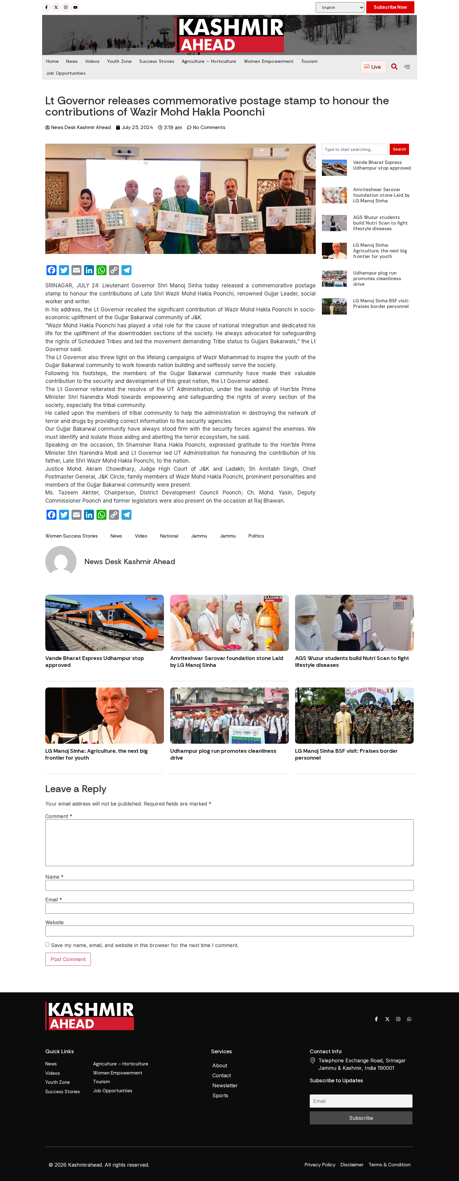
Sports (220, 1095)
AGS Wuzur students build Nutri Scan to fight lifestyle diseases (380, 223)
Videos (92, 61)
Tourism (309, 61)
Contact (221, 1075)
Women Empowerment (269, 61)
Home (52, 61)
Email (53, 899)
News (71, 61)
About (219, 1065)
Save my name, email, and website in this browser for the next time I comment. (145, 945)
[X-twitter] (56, 7)
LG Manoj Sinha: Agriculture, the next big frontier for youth (380, 251)
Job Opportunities (66, 73)
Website (54, 922)
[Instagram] (66, 7)
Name (54, 876)
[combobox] (354, 149)
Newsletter (225, 1085)
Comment (58, 816)
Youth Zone (119, 61)
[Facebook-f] (46, 7)
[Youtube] (75, 7)
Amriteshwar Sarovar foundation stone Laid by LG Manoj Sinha (381, 195)
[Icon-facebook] (376, 1019)
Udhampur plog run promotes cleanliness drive (377, 278)
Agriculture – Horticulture (209, 61)
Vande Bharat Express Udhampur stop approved (382, 165)
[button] (394, 67)
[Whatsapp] (409, 1019)
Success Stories (156, 61)
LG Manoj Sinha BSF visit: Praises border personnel (381, 304)
